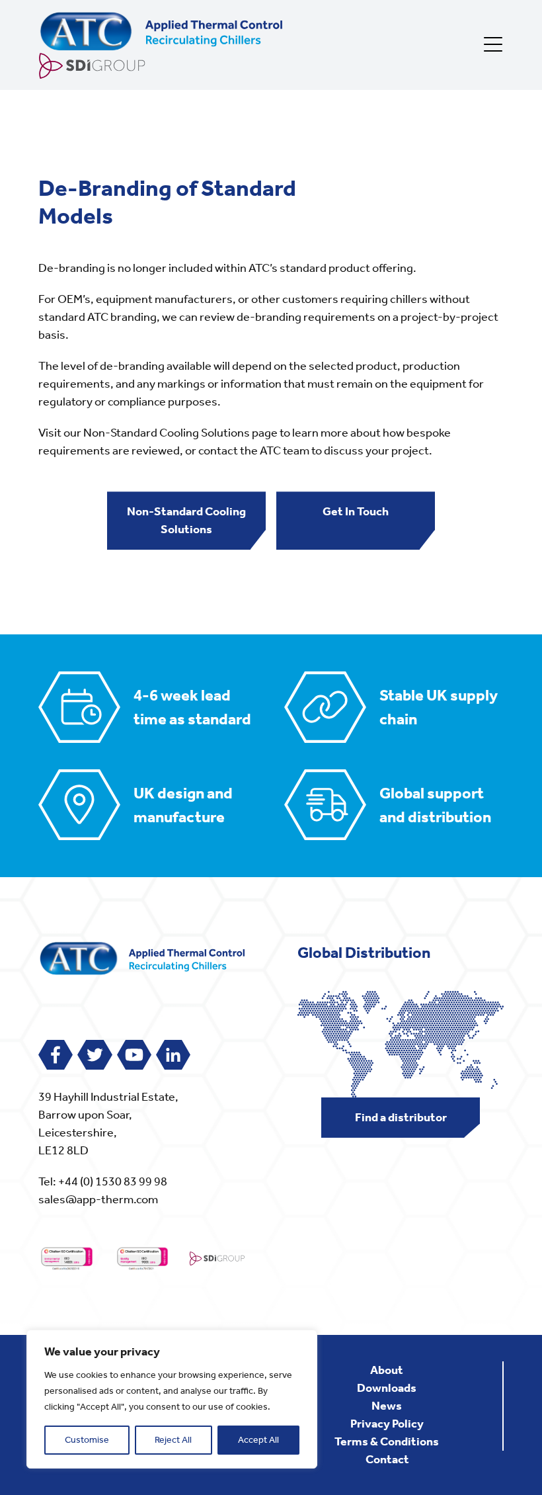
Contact (387, 1459)
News (386, 1405)
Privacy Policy (387, 1423)
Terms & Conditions (386, 1441)
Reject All (173, 1439)
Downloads (386, 1388)
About (386, 1370)
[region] (171, 1399)
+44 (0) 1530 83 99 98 (112, 1181)
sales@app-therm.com (98, 1199)
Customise (87, 1439)
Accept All (258, 1439)
